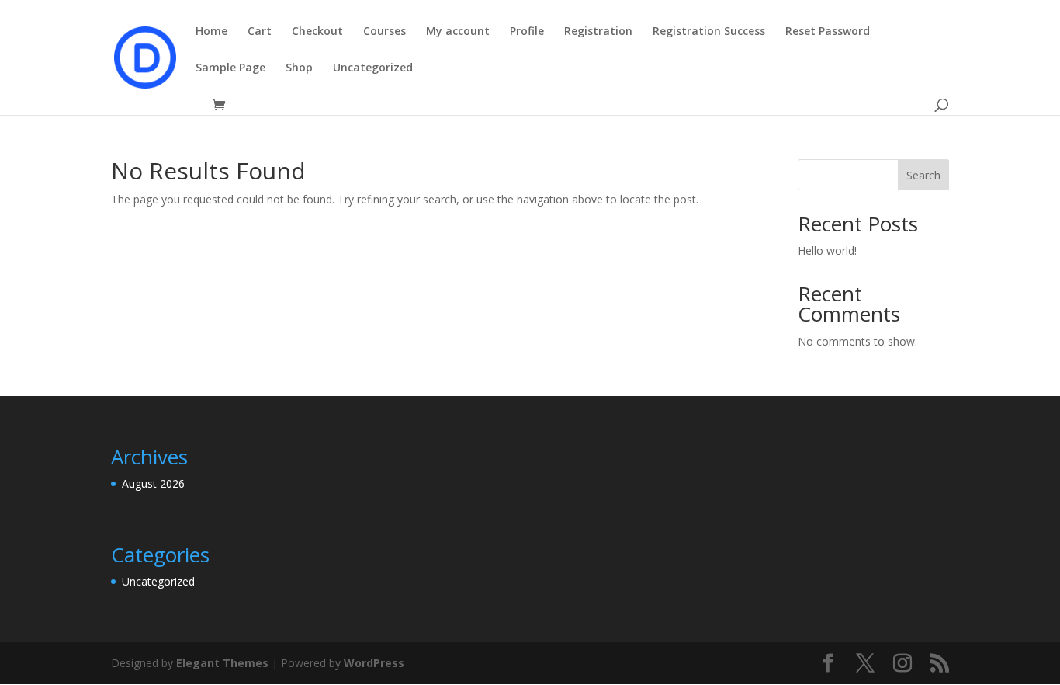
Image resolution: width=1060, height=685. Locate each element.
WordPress (374, 662)
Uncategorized (373, 68)
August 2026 (153, 483)
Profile (527, 32)
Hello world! (827, 250)
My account (458, 32)
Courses (384, 32)
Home (211, 32)
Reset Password (827, 32)
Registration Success (709, 32)
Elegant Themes (222, 662)
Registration (598, 32)
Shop (299, 68)
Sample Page (230, 68)
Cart (260, 32)
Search (923, 175)
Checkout (317, 32)
